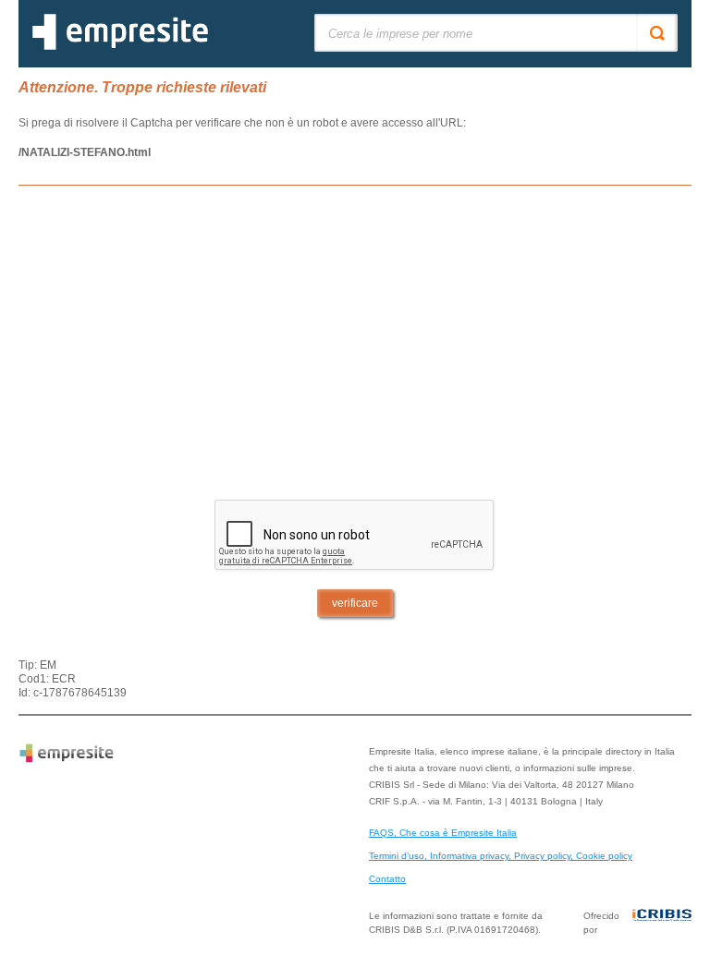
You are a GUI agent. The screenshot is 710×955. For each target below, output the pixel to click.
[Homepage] (120, 46)
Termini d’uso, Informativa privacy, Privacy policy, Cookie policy (500, 856)
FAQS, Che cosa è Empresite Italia (443, 833)
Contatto (387, 879)
